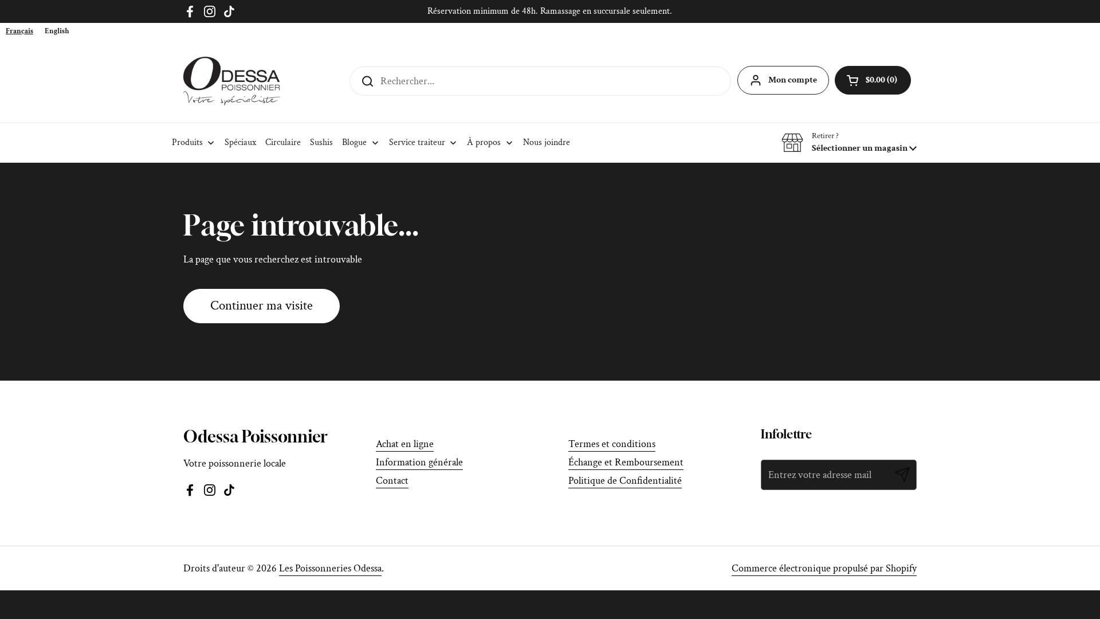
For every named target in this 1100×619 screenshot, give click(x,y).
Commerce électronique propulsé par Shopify (824, 568)
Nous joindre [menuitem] (546, 142)
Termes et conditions (611, 443)
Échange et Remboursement (625, 462)
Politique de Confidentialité (625, 480)
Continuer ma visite (261, 305)
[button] (849, 143)
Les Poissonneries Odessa (330, 568)
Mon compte (792, 80)
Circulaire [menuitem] (283, 142)
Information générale (419, 462)
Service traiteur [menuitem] (417, 142)
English (57, 31)
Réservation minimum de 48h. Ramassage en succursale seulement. (549, 11)
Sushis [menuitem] (321, 142)
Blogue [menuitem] (354, 142)
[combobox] (19, 31)
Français (19, 31)
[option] (57, 31)
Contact (392, 480)
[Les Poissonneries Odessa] (231, 81)
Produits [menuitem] (187, 142)
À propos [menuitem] (484, 142)
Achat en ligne (405, 443)
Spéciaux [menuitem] (240, 142)
